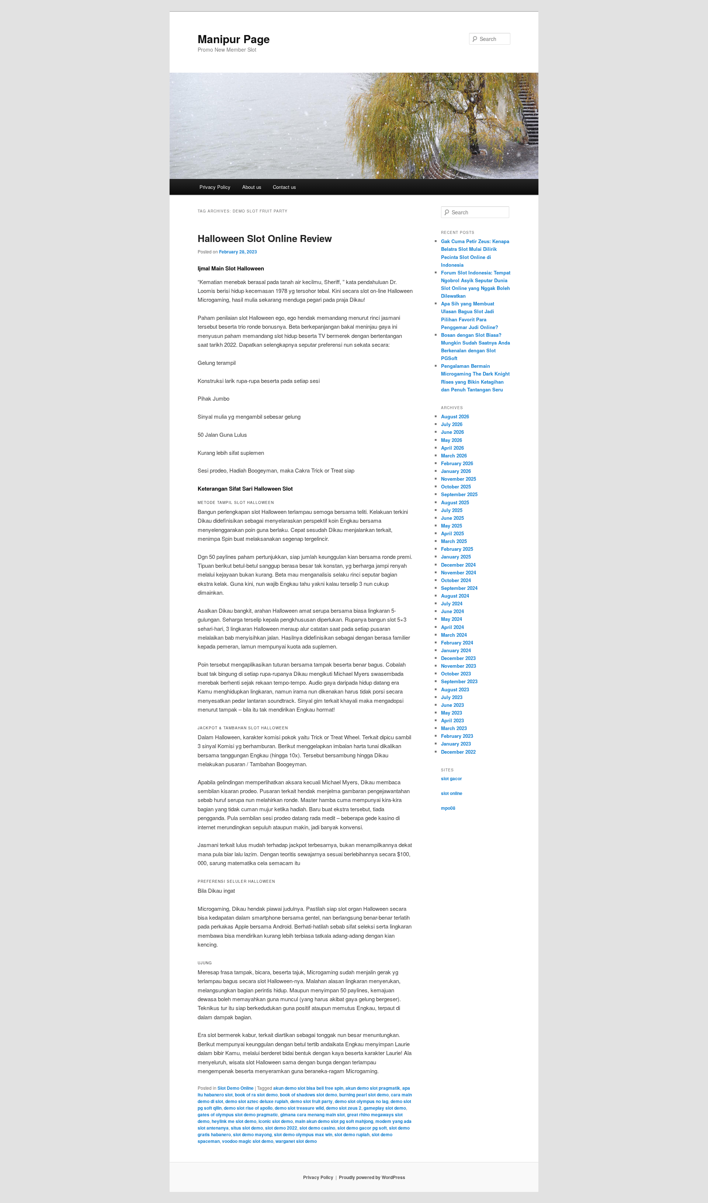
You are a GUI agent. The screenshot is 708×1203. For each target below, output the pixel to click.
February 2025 (457, 548)
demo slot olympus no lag (361, 1101)
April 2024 (452, 626)
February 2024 (457, 642)
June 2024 (452, 611)
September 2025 (459, 494)
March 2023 (454, 728)
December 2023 (458, 657)
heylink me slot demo (234, 1121)
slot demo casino (317, 1127)
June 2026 (452, 431)
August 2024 (455, 595)
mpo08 (448, 808)
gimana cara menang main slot (312, 1114)
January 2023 (456, 743)
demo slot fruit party (311, 1101)
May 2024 (451, 618)
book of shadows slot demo (308, 1094)
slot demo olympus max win (303, 1134)
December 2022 (458, 751)
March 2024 (454, 634)
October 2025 (456, 486)
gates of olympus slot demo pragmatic (238, 1114)
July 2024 (451, 603)
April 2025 (452, 533)
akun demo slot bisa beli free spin (308, 1088)
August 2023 (455, 689)
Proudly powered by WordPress (372, 1177)
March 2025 (454, 541)
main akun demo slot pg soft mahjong (334, 1121)
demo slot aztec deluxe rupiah (256, 1101)
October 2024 (456, 580)
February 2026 (457, 463)
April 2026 (452, 447)
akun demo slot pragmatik (373, 1088)
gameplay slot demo (385, 1108)
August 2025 (455, 502)
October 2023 (456, 673)
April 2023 (452, 720)
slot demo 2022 (281, 1127)
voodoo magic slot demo (247, 1141)
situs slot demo (247, 1127)
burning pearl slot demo (364, 1094)
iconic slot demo (275, 1121)
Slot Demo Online (236, 1088)
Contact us (284, 186)
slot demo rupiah (351, 1134)
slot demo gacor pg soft (362, 1127)
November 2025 (458, 478)
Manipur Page (234, 38)
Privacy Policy (214, 186)
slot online (451, 793)
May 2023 (451, 712)
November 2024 (458, 572)
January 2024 (456, 650)
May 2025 (451, 525)
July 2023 (451, 697)
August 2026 (455, 416)
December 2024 (458, 564)
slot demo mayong (252, 1134)
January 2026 (456, 470)
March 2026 (454, 455)
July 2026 (451, 424)
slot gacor (451, 778)
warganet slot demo (296, 1141)
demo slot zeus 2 (343, 1108)
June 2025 (452, 517)
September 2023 (459, 681)
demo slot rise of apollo (248, 1108)
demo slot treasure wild (299, 1108)
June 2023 (452, 704)
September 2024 (459, 587)
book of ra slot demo (256, 1094)
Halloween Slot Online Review (265, 238)
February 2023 (457, 735)
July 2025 (451, 510)
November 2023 (458, 665)
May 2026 (451, 439)
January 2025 (456, 556)
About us (251, 186)
